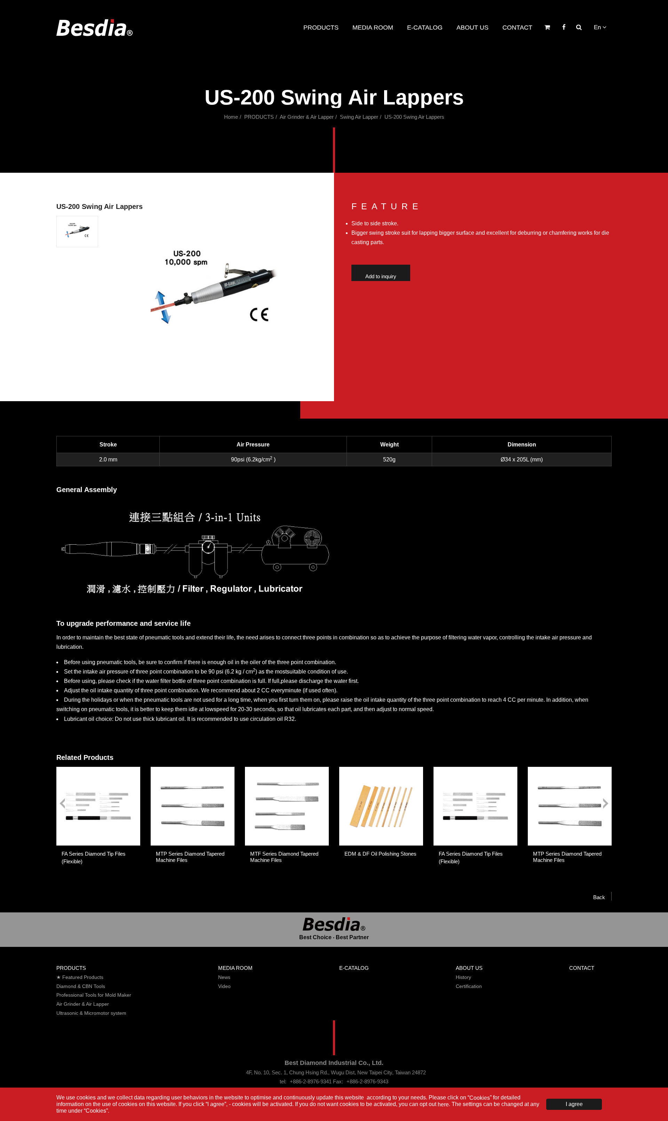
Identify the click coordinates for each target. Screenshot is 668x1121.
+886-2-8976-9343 (367, 1081)
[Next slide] (606, 803)
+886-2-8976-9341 (311, 1081)
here (443, 1104)
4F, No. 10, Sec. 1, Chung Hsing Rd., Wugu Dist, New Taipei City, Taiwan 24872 (336, 1072)
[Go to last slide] (62, 803)
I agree (574, 1104)
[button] (77, 231)
